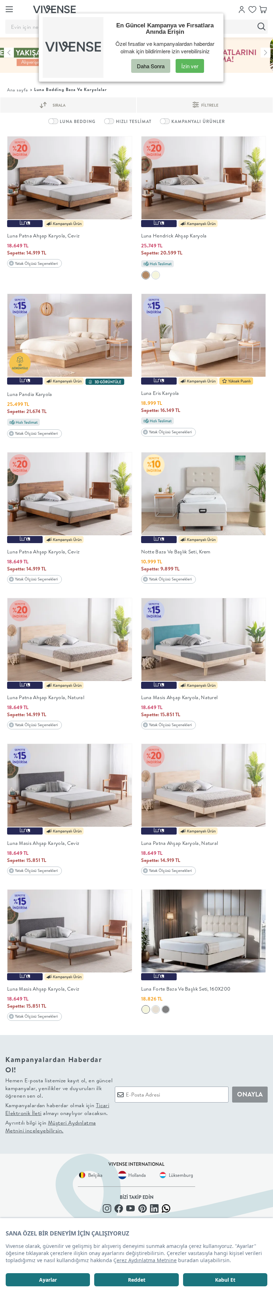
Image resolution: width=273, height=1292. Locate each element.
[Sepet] (263, 8)
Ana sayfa (17, 90)
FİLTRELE (209, 105)
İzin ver (189, 66)
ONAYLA (250, 1094)
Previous (9, 53)
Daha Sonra (151, 66)
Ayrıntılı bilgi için (50, 1126)
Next (266, 53)
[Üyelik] (241, 8)
